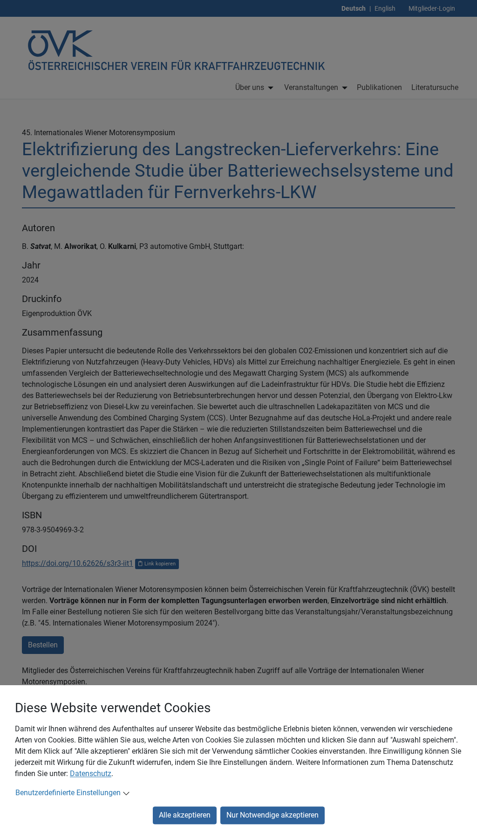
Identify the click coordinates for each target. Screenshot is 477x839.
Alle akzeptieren (185, 815)
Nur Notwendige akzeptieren (272, 815)
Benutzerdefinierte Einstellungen (68, 792)
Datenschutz (90, 773)
